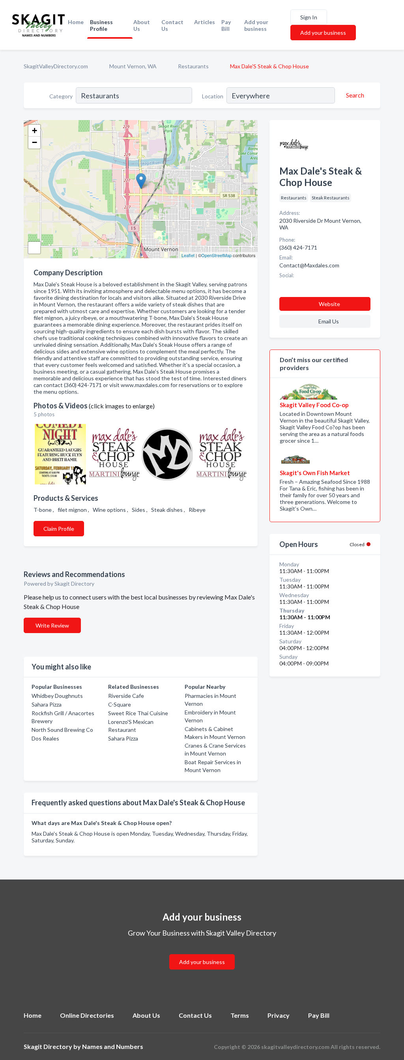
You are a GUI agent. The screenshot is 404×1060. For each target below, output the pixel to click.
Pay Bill (226, 25)
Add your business (256, 25)
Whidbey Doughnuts (57, 695)
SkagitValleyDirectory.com (56, 66)
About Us (141, 25)
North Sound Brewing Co (62, 729)
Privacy (278, 1015)
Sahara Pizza (47, 704)
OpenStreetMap (216, 255)
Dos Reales (45, 738)
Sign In (308, 17)
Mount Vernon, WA (133, 66)
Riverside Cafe (126, 695)
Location (212, 96)
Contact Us (172, 25)
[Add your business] (202, 952)
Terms (239, 1015)
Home (76, 22)
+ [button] (34, 130)
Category (61, 96)
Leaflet (188, 255)
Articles (204, 22)
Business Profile (101, 25)
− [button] (34, 142)
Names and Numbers (112, 1046)
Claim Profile (58, 528)
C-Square (119, 704)
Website (329, 304)
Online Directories (87, 1015)
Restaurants (193, 66)
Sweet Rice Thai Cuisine (138, 713)
